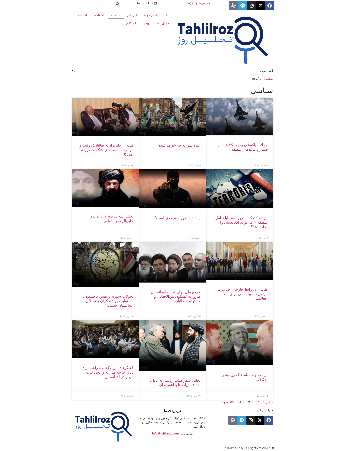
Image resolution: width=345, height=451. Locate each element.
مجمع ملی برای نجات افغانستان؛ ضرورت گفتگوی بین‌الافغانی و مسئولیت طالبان (175, 296)
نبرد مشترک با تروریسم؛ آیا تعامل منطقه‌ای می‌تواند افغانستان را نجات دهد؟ (241, 222)
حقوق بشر (162, 23)
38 (252, 402)
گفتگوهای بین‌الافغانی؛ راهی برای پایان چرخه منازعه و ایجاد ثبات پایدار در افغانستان (108, 372)
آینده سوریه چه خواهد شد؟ (179, 145)
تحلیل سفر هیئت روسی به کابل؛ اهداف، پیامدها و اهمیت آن (175, 382)
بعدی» (225, 402)
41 (239, 402)
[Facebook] (269, 5)
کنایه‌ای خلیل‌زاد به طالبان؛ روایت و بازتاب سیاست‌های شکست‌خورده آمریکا (106, 149)
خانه (166, 15)
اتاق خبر (132, 15)
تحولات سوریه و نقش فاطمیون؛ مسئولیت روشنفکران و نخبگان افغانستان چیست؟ (108, 300)
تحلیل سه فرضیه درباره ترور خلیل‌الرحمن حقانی (111, 218)
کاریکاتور (131, 23)
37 (257, 402)
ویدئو (146, 23)
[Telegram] (242, 5)
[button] (117, 4)
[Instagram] (251, 5)
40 (243, 402)
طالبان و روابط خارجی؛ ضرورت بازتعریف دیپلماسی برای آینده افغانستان (243, 293)
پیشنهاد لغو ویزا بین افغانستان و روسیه (231, 70)
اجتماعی (99, 15)
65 (232, 402)
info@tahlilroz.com (165, 433)
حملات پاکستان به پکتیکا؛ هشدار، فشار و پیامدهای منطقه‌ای (242, 147)
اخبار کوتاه (150, 15)
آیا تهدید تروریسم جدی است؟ (177, 218)
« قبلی (269, 402)
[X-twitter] (260, 5)
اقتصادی (82, 15)
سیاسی (115, 15)
